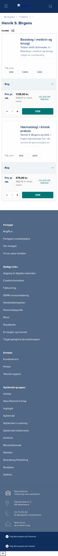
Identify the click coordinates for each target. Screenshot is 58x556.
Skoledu (7, 452)
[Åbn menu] (6, 7)
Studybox (8, 467)
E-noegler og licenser (15, 332)
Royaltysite (9, 324)
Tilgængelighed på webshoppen (21, 339)
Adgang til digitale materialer (19, 273)
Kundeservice (11, 359)
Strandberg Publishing (15, 460)
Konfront (8, 437)
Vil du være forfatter (14, 253)
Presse (7, 366)
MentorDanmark (12, 445)
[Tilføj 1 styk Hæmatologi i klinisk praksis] (17, 195)
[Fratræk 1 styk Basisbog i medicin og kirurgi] (7, 111)
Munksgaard (9, 17)
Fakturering (9, 288)
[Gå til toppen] (3, 553)
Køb (37, 111)
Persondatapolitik (13, 310)
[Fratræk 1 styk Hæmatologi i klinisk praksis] (7, 195)
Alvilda (7, 393)
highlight (8, 408)
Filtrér (5, 31)
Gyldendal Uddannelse (16, 430)
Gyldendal (9, 415)
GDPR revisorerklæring (16, 295)
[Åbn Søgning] (50, 6)
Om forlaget (10, 246)
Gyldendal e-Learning (15, 423)
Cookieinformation (13, 280)
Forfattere (23, 17)
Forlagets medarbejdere (16, 238)
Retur (6, 317)
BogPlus (7, 231)
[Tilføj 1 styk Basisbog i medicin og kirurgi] (17, 111)
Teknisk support (12, 374)
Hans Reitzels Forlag (14, 401)
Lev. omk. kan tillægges (44, 97)
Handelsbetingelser (14, 302)
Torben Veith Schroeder (33, 47)
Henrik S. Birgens (30, 135)
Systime (7, 474)
